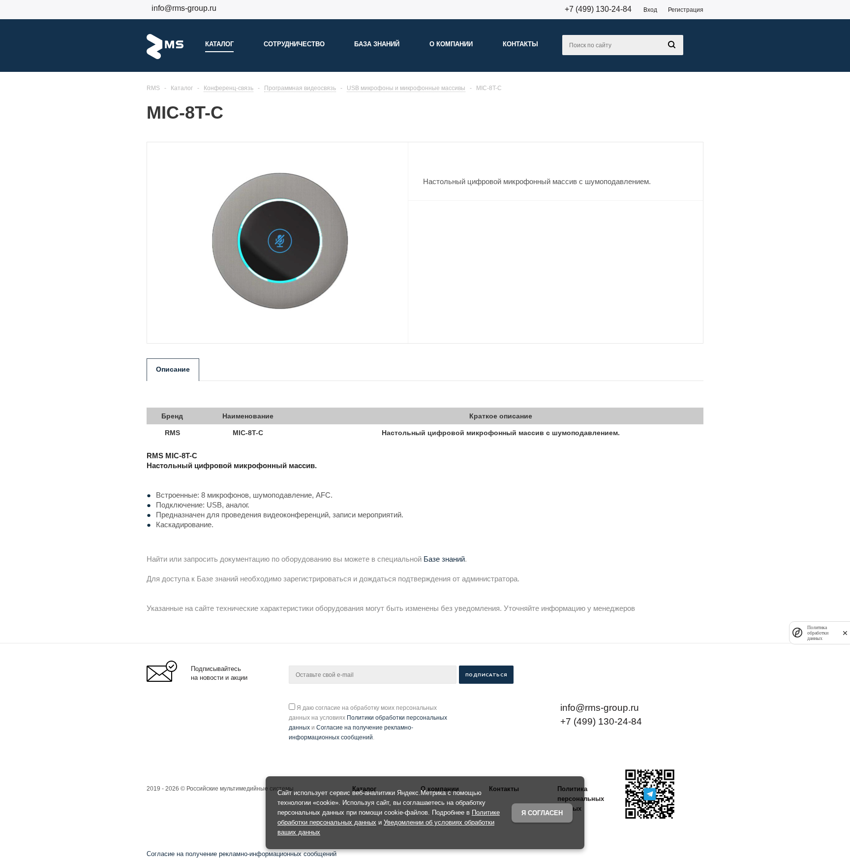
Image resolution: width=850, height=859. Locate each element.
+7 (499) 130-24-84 (598, 9)
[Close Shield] (845, 632)
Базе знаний (444, 559)
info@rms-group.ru (184, 8)
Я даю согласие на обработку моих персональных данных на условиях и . (368, 722)
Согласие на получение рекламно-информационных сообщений (241, 854)
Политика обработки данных (817, 633)
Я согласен (542, 813)
